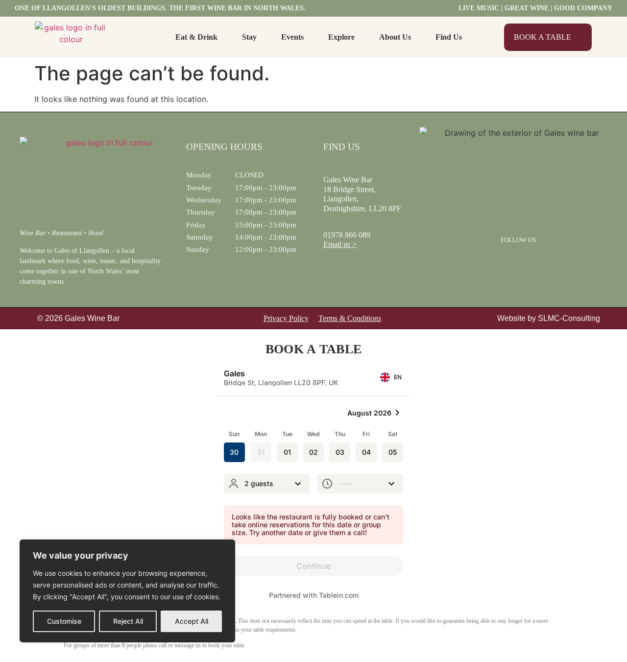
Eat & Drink (196, 37)
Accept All (191, 621)
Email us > (340, 244)
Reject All (128, 621)
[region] (127, 590)
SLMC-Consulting (569, 318)
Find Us (448, 37)
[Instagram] (531, 261)
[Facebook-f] (505, 261)
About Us (395, 37)
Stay (249, 37)
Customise (64, 621)
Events (292, 37)
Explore (341, 37)
